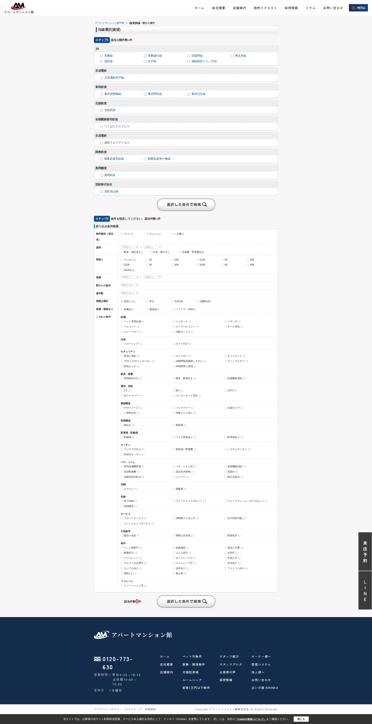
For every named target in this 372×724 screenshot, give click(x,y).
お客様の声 (228, 672)
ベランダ (233, 321)
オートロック (236, 356)
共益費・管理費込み (193, 252)
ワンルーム (130, 259)
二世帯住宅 (131, 412)
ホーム (200, 7)
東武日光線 (198, 93)
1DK (176, 259)
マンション (155, 233)
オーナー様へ (261, 656)
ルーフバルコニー (187, 326)
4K (226, 264)
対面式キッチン (134, 454)
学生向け (233, 563)
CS (127, 390)
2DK (252, 259)
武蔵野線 (197, 55)
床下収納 (130, 500)
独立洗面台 (235, 476)
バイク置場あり (186, 437)
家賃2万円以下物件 (196, 688)
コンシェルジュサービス (139, 523)
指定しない (130, 301)
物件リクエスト (265, 7)
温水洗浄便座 (185, 471)
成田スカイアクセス (117, 142)
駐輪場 (129, 437)
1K (150, 259)
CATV (232, 390)
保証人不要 (235, 547)
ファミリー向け (237, 568)
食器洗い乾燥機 (186, 449)
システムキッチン (238, 449)
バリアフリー (185, 407)
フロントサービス (135, 518)
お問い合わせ (333, 7)
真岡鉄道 (109, 175)
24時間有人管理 (186, 366)
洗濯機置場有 (236, 378)
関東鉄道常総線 (114, 158)
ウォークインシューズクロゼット (247, 500)
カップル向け (133, 568)
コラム (311, 7)
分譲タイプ (235, 407)
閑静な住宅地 (185, 535)
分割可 (232, 552)
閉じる (301, 719)
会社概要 (218, 7)
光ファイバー (133, 395)
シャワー (182, 476)
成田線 (108, 61)
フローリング (133, 343)
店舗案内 (239, 7)
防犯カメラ (131, 366)
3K (150, 264)
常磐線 (108, 55)
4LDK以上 (129, 270)
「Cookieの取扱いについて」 (250, 719)
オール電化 (235, 326)
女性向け (182, 568)
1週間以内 (205, 301)
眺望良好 (233, 535)
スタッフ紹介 (229, 656)
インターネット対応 (188, 395)
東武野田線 (155, 93)
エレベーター (133, 331)
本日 (151, 301)
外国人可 (233, 558)
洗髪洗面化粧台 (134, 476)
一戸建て (179, 233)
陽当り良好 (131, 535)
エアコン (130, 488)
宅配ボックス (185, 331)
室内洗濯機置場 (134, 466)
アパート (128, 233)
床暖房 (181, 488)
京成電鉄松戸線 (114, 77)
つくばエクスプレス (117, 126)
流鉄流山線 (111, 191)
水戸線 (152, 61)
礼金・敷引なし (161, 252)
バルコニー (131, 326)
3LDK (202, 264)
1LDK (202, 259)
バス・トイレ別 (186, 466)
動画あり (154, 309)
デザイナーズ (133, 407)
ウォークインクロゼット (191, 500)
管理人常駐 (131, 356)
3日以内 (178, 301)
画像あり (128, 309)
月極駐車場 (191, 672)
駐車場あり (235, 437)
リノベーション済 (135, 585)
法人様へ (257, 672)
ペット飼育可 (133, 547)
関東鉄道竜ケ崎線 (159, 158)
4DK (252, 264)
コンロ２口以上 (134, 449)
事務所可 (130, 552)
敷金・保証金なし (133, 252)
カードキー (183, 356)
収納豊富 (130, 506)
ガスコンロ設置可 (135, 563)
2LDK (127, 264)
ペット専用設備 (134, 321)
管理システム (261, 664)
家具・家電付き (186, 378)
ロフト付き (183, 343)
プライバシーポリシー (108, 709)
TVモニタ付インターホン (139, 361)
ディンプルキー (237, 361)
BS (179, 390)
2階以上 (129, 573)
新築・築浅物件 (194, 664)
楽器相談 (182, 547)
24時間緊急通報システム (191, 361)
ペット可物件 (192, 656)
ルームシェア (192, 680)
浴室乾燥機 (131, 471)
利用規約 (150, 709)
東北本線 (240, 55)
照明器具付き (133, 378)
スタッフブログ (231, 664)
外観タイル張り (186, 412)
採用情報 (291, 7)
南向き (129, 425)
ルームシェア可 (186, 563)
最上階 (181, 573)
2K (226, 259)
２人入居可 (183, 552)
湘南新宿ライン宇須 (204, 61)
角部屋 (181, 425)
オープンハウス (186, 558)
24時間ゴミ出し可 (187, 518)
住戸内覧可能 (236, 518)
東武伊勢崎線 (112, 93)
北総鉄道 (109, 110)
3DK (176, 264)
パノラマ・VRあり (186, 309)
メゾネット (183, 321)
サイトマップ (133, 709)
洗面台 (232, 471)
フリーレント (133, 558)
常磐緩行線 (155, 55)
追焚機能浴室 (236, 466)
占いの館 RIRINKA (264, 688)
